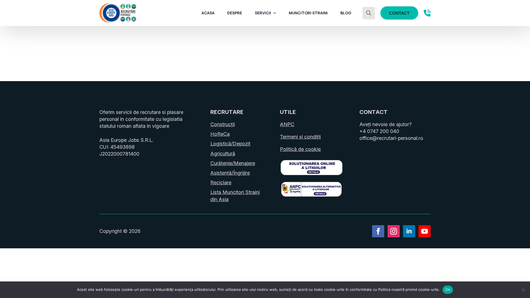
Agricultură (222, 153)
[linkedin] (409, 231)
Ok (447, 289)
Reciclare (220, 182)
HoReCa (220, 134)
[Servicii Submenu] (276, 13)
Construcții (222, 124)
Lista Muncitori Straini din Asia (235, 195)
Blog (345, 12)
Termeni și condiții (300, 137)
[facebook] (378, 231)
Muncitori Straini (308, 12)
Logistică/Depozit (230, 144)
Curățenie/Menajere (232, 163)
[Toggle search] (368, 13)
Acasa (208, 12)
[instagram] (394, 231)
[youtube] (424, 231)
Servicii (263, 12)
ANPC (287, 124)
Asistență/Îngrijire (230, 173)
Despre (234, 12)
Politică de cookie (300, 149)
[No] (523, 289)
